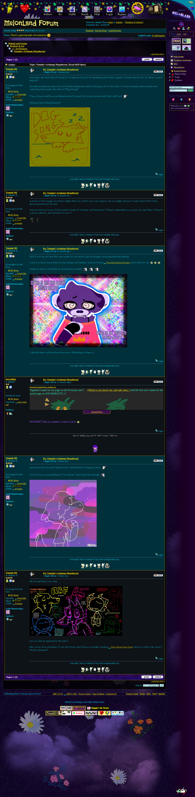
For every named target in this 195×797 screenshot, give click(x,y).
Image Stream (180, 71)
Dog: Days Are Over (122, 647)
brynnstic (18, 100)
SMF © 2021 (72, 694)
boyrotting (11, 379)
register (119, 22)
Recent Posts (101, 30)
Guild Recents (114, 30)
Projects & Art (17, 46)
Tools (176, 77)
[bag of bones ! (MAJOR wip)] (10, 388)
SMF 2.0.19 (58, 694)
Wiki (175, 63)
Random (90, 30)
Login (179, 34)
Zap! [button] (190, 90)
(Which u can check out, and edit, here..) (109, 390)
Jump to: (138, 685)
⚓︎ (17, 72)
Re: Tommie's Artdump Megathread (60, 69)
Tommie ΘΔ (11, 69)
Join (184, 34)
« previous (154, 54)
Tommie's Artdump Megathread (29, 51)
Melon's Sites (180, 74)
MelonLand (181, 15)
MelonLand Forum (17, 43)
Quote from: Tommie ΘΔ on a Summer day (43, 387)
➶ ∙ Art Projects (19, 49)
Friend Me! (21, 94)
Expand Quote (96, 412)
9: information (158, 35)
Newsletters (179, 67)
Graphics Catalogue (182, 60)
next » (161, 54)
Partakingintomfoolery (118, 263)
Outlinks (178, 80)
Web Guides (179, 56)
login (110, 22)
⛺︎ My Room (13, 91)
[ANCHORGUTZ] (10, 78)
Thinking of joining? (134, 22)
